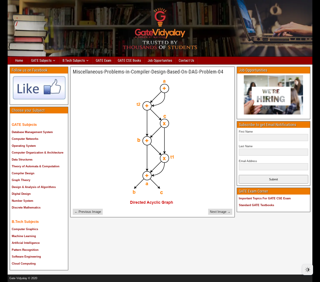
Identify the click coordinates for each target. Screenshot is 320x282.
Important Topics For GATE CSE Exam (265, 198)
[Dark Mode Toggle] (307, 269)
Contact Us (186, 60)
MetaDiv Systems (71, 277)
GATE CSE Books (129, 60)
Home (19, 60)
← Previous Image (87, 212)
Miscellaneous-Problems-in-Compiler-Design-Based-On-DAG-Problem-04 (148, 72)
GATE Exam (103, 60)
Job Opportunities (160, 60)
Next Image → (220, 212)
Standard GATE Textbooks (256, 205)
